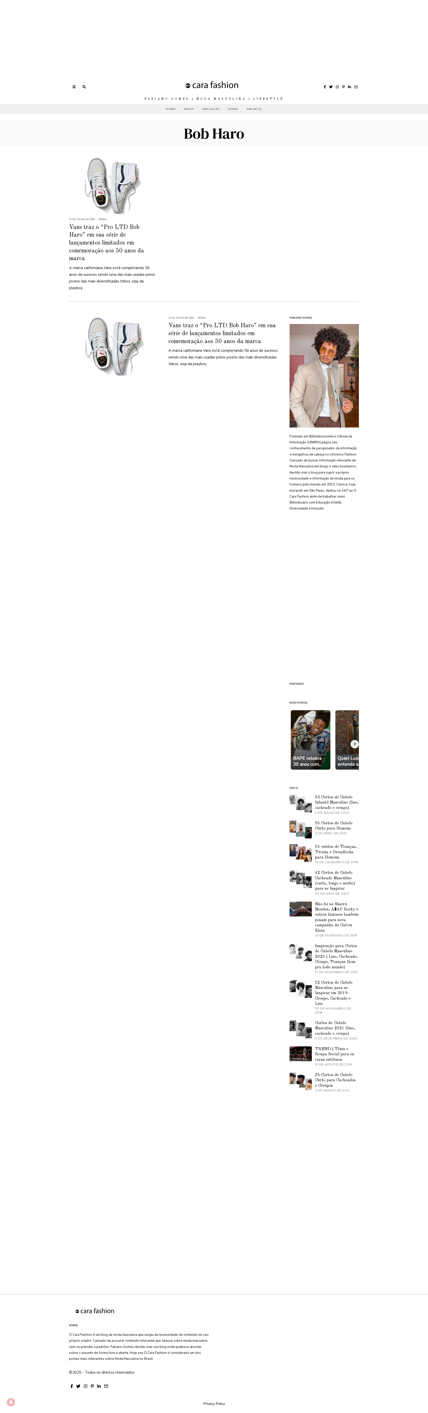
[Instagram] (337, 87)
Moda (189, 109)
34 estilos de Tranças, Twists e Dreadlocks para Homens (336, 852)
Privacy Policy (214, 1404)
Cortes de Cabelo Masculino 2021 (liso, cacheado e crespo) (335, 1028)
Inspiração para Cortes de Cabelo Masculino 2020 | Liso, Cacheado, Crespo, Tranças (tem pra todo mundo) (336, 956)
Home (171, 109)
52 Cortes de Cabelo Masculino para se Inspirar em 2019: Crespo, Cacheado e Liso (333, 993)
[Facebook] (324, 87)
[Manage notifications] (11, 1402)
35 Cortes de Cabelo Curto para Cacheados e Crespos (335, 1080)
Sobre (233, 109)
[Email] (356, 87)
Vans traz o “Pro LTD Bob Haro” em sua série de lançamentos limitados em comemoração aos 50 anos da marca (106, 243)
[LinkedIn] (349, 87)
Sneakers (211, 109)
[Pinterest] (343, 87)
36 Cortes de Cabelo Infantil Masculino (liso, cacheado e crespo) (337, 802)
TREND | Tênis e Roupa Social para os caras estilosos (334, 1054)
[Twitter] (331, 87)
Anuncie (254, 109)
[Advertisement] (148, 34)
